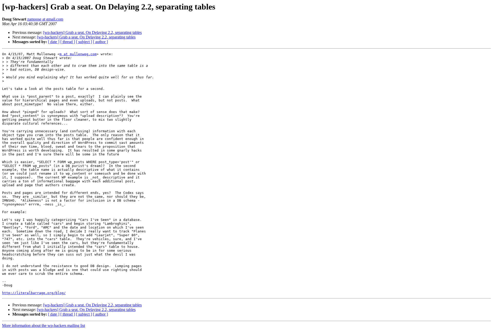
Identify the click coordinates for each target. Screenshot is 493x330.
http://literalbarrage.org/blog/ (34, 293)
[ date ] (53, 42)
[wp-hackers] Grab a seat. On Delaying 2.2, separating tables (92, 32)
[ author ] (100, 42)
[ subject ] (84, 42)
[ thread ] (67, 42)
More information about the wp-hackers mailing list (43, 325)
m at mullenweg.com (78, 54)
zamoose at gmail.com (45, 19)
